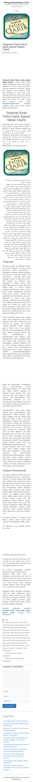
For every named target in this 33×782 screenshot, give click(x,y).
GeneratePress (16, 779)
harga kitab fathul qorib (10, 627)
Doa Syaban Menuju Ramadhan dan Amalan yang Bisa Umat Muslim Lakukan (15, 740)
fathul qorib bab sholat (22, 625)
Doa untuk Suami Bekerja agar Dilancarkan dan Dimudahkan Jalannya (13, 756)
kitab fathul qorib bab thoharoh (13, 635)
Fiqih (6, 620)
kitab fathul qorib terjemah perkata (14, 640)
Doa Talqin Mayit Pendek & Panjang (15, 721)
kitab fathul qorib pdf (22, 638)
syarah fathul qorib (17, 645)
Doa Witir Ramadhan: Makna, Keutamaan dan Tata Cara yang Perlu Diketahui (16, 768)
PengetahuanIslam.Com (16, 2)
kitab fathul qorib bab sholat (19, 633)
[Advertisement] (16, 67)
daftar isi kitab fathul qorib (14, 622)
